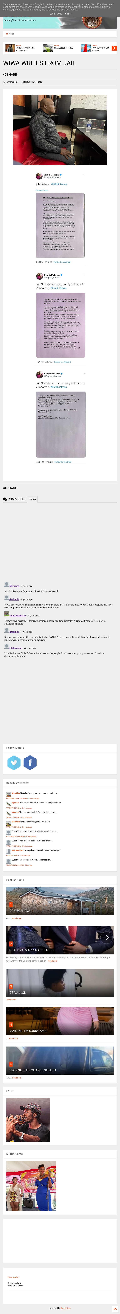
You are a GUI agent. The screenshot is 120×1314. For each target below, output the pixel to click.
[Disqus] (60, 620)
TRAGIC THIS (97, 48)
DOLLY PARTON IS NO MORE (15, 836)
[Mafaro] (60, 27)
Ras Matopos (17, 850)
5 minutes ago (27, 817)
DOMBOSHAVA (19, 911)
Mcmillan (16, 793)
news (18, 45)
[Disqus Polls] (60, 542)
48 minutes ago (27, 846)
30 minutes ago (31, 836)
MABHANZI (59, 48)
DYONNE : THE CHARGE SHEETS (32, 1070)
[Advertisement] (60, 1241)
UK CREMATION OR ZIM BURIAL (17, 798)
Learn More (56, 14)
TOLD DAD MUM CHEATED (15, 865)
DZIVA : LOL (17, 993)
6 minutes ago (27, 827)
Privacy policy (13, 1277)
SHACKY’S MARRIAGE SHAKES (31, 950)
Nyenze (15, 803)
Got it (68, 14)
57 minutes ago (25, 855)
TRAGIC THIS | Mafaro (13, 808)
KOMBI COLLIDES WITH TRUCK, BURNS (26, 49)
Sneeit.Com (66, 1308)
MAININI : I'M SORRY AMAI (28, 1031)
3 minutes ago (34, 798)
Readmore (16, 918)
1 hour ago (28, 865)
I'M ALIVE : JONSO (12, 855)
